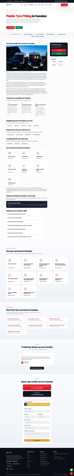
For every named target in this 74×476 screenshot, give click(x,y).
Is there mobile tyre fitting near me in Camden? (16, 214)
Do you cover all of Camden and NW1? (14, 217)
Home (22, 4)
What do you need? (27, 408)
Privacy (55, 474)
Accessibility (66, 474)
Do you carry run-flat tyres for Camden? (15, 232)
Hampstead (61, 61)
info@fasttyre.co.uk (23, 1)
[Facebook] (7, 469)
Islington (54, 61)
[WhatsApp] (71, 469)
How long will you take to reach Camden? (15, 221)
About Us (29, 455)
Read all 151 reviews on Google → (37, 368)
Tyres (36, 4)
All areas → (61, 64)
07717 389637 (9, 1)
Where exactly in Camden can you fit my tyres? (16, 229)
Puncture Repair (43, 455)
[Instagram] (10, 469)
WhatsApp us (19, 27)
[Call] (71, 473)
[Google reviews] (12, 469)
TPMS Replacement (43, 464)
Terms (58, 474)
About (46, 4)
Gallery (42, 4)
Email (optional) (27, 419)
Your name (26, 414)
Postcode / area (27, 425)
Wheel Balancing (43, 457)
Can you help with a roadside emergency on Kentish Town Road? (19, 225)
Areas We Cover (31, 4)
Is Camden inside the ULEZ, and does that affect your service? (19, 236)
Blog (39, 4)
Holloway (54, 64)
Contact (50, 4)
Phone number (40, 414)
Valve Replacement (43, 461)
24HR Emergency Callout (45, 463)
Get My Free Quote (37, 440)
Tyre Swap (42, 459)
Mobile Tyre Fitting (43, 453)
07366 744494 (16, 1)
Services (25, 4)
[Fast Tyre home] (8, 5)
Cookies (61, 474)
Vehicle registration (28, 401)
